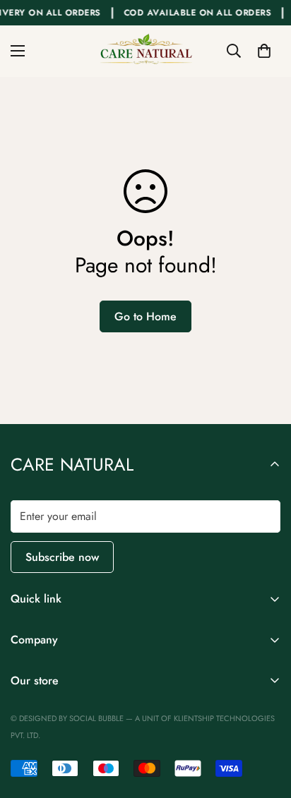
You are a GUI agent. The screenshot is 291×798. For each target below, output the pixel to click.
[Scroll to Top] (265, 723)
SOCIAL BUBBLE (97, 718)
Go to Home (145, 316)
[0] (264, 51)
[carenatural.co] (145, 51)
